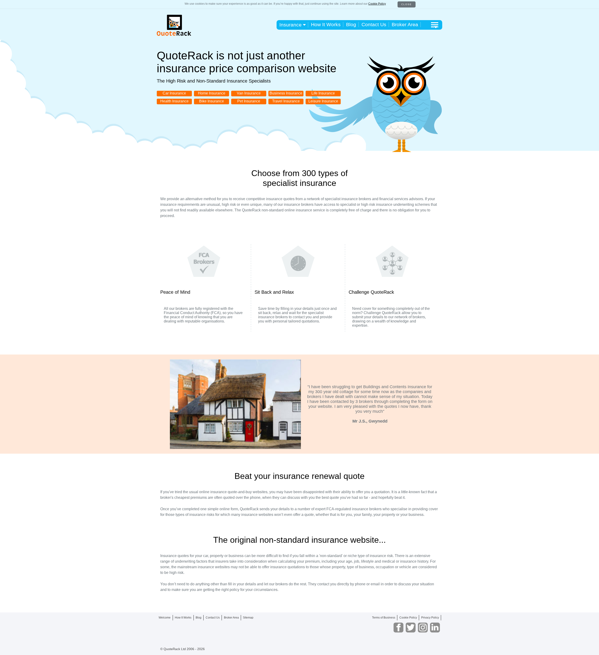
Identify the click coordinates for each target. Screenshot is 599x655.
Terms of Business (383, 617)
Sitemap (248, 617)
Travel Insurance (286, 101)
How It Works (326, 24)
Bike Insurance (211, 101)
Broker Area (405, 24)
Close (406, 4)
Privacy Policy (430, 617)
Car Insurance (174, 93)
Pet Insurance (248, 101)
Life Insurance (323, 93)
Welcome (165, 617)
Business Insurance (286, 93)
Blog (351, 24)
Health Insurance (174, 101)
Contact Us (374, 24)
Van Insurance (249, 93)
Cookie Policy (377, 3)
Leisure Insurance (323, 101)
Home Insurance (211, 93)
